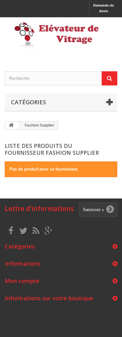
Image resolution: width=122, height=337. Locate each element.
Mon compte (22, 281)
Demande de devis (103, 8)
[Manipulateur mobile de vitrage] (61, 39)
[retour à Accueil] (11, 125)
